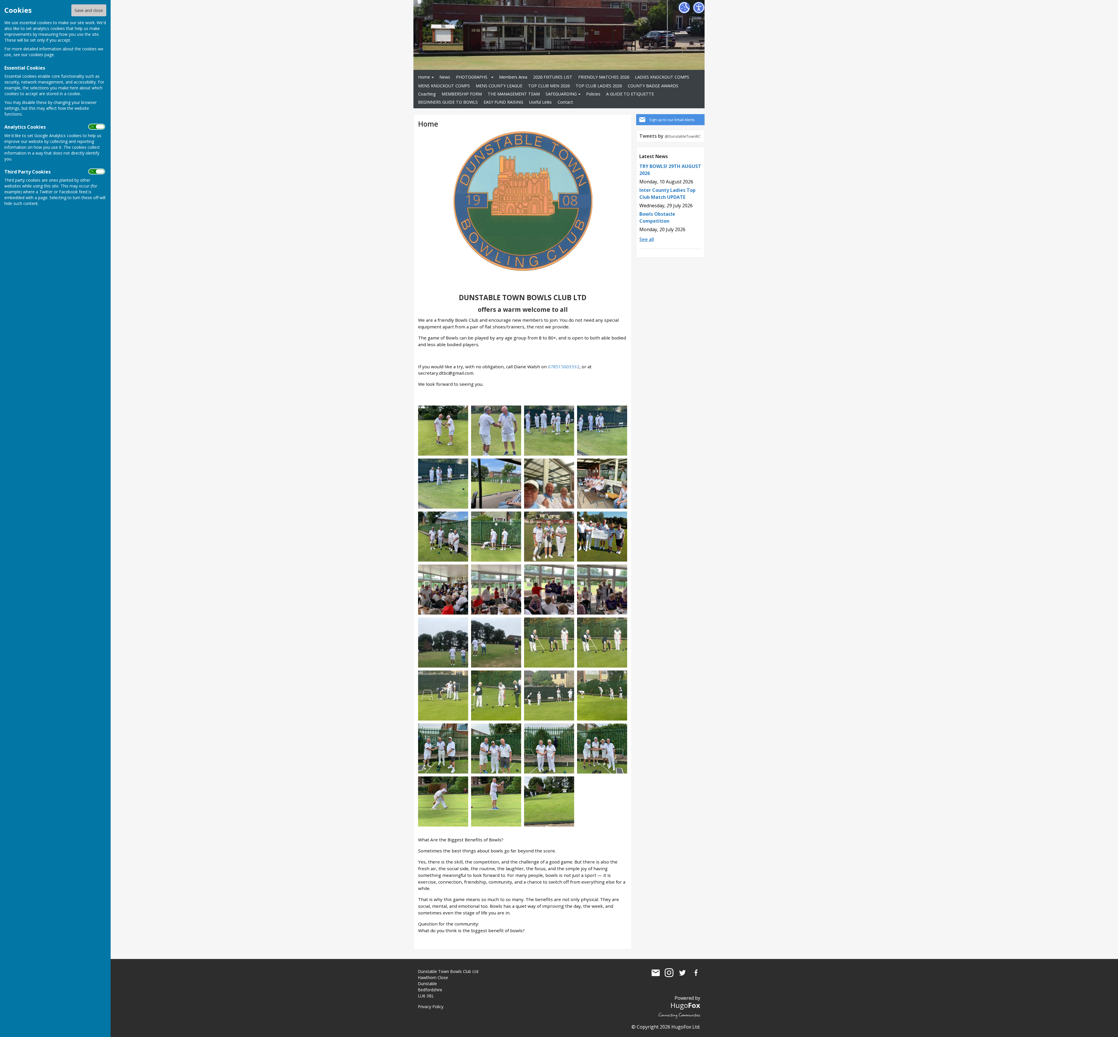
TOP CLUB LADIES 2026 (599, 86)
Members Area (513, 77)
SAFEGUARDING (561, 94)
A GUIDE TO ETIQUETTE (630, 94)
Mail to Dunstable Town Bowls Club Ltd (655, 972)
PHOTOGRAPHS (471, 77)
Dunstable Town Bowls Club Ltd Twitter (682, 972)
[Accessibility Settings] (699, 7)
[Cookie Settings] (684, 7)
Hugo (685, 1005)
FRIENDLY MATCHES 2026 (603, 77)
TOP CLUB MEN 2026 (549, 86)
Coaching (427, 94)
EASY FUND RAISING (503, 102)
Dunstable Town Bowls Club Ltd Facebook (695, 972)
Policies (593, 94)
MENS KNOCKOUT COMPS (444, 86)
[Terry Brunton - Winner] (443, 430)
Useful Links (540, 102)
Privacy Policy (430, 1006)
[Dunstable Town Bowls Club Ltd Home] (549, 430)
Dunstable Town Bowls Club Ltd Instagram (669, 972)
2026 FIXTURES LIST (552, 77)
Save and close (89, 10)
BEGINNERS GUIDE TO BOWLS (448, 102)
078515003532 (563, 366)
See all (646, 239)
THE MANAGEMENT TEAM (514, 94)
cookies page (41, 54)
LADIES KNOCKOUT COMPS (662, 77)
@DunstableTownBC (682, 136)
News (444, 77)
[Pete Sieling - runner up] (496, 430)
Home (424, 77)
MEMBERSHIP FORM (462, 94)
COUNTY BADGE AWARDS (653, 86)
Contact (565, 102)
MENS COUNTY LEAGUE (499, 86)
